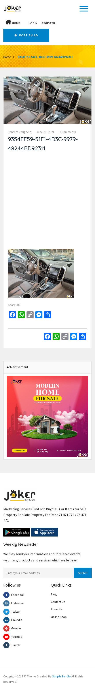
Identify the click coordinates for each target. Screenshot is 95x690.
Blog (54, 594)
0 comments (67, 132)
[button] (24, 23)
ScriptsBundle (61, 676)
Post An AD (28, 35)
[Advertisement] (47, 201)
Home (15, 23)
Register (48, 23)
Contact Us (58, 602)
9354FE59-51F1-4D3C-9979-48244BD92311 (45, 57)
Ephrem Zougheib (19, 132)
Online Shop (59, 617)
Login (33, 23)
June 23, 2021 (45, 132)
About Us (57, 609)
